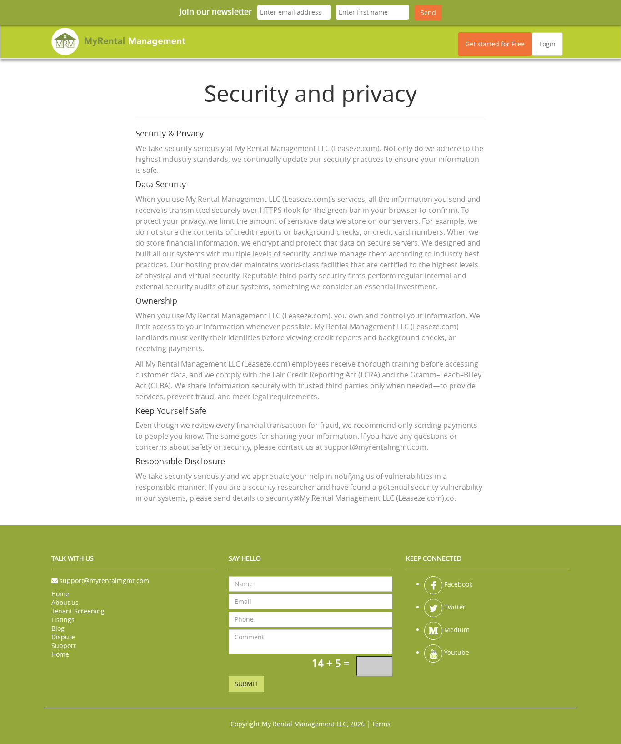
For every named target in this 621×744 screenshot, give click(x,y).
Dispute (63, 637)
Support (63, 645)
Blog (58, 628)
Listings (63, 619)
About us (65, 602)
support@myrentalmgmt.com (104, 580)
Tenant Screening (78, 611)
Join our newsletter (216, 11)
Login (547, 44)
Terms (381, 723)
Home (60, 593)
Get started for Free (495, 44)
